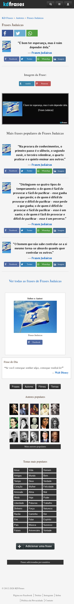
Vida (31, 470)
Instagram (48, 595)
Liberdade (19, 503)
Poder (46, 497)
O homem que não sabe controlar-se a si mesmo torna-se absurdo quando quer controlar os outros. (40, 248)
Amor (16, 470)
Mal (45, 492)
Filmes (42, 386)
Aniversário (34, 530)
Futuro (17, 530)
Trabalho (47, 503)
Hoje (31, 497)
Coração (18, 486)
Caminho (33, 514)
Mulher (32, 486)
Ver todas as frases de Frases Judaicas (35, 281)
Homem (47, 470)
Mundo (32, 475)
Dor (45, 514)
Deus (31, 481)
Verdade (47, 481)
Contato (49, 600)
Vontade (47, 530)
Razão (17, 514)
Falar (31, 519)
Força (31, 508)
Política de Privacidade (32, 600)
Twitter (38, 595)
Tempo (17, 481)
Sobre (58, 595)
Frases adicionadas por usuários (35, 562)
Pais (16, 525)
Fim (16, 519)
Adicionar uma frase (38, 546)
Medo (17, 497)
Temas (55, 386)
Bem (45, 475)
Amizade (18, 492)
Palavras (33, 503)
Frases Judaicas (42, 53)
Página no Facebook (22, 595)
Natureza (47, 508)
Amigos (18, 475)
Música (32, 525)
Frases (15, 386)
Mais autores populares (35, 446)
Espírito (47, 519)
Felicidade (48, 486)
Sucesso (47, 525)
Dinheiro (18, 508)
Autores (29, 386)
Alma (31, 492)
